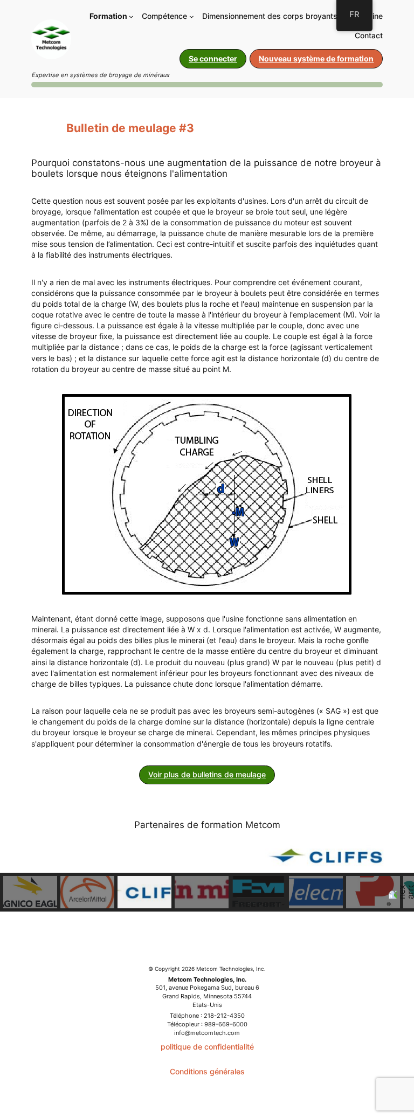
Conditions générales (207, 1071)
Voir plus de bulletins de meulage (207, 774)
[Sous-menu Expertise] (191, 16)
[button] (30, 892)
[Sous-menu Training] (131, 16)
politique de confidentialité (207, 1046)
